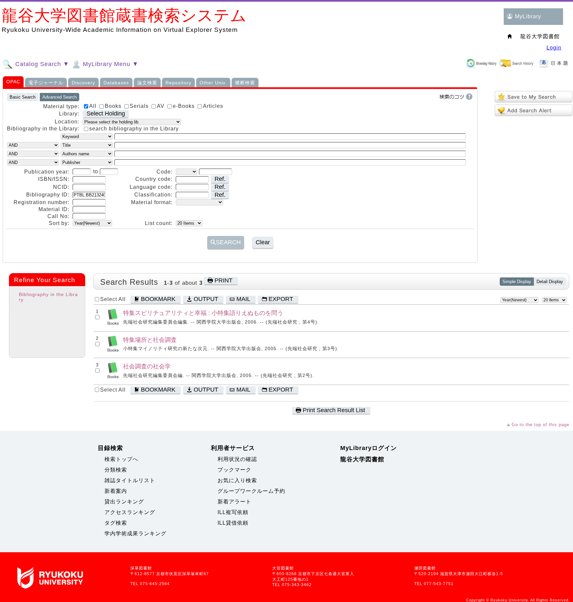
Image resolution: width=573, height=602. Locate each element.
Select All (113, 299)
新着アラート (234, 501)
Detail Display (550, 281)
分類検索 (115, 470)
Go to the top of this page (540, 424)
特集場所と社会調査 (150, 339)
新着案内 (115, 491)
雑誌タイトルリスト (129, 480)
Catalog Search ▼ (41, 64)
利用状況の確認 (237, 459)
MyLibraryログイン (368, 448)
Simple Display (516, 281)
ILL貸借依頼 (233, 523)
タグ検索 (115, 523)
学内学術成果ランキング (135, 533)
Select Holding (106, 113)
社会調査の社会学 (147, 366)
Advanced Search (59, 97)
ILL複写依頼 (233, 512)
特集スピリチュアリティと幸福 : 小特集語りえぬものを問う (203, 312)
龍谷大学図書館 (362, 459)
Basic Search (22, 97)
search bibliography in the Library (134, 128)
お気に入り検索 (237, 480)
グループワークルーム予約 (251, 491)
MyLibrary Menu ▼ (110, 64)
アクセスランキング (129, 512)
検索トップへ (121, 459)
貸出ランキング (124, 501)
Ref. (220, 179)
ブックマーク (234, 470)
